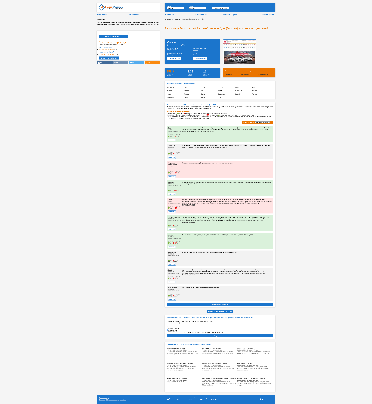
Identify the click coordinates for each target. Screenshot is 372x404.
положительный (173, 332)
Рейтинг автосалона (106, 49)
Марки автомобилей (106, 52)
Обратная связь (111, 400)
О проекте (102, 400)
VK (116, 62)
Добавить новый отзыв (109, 58)
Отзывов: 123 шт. (174, 58)
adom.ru (195, 50)
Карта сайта (122, 400)
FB (100, 62)
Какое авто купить (230, 15)
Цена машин (102, 15)
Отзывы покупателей (107, 54)
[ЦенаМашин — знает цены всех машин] (111, 10)
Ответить (171, 140)
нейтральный (172, 330)
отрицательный (173, 328)
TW (132, 62)
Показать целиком (188, 204)
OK (148, 62)
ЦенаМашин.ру (104, 398)
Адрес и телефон (105, 47)
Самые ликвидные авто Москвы (220, 311)
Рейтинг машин (268, 15)
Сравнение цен (201, 15)
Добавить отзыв (200, 58)
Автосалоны (134, 15)
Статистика (169, 15)
